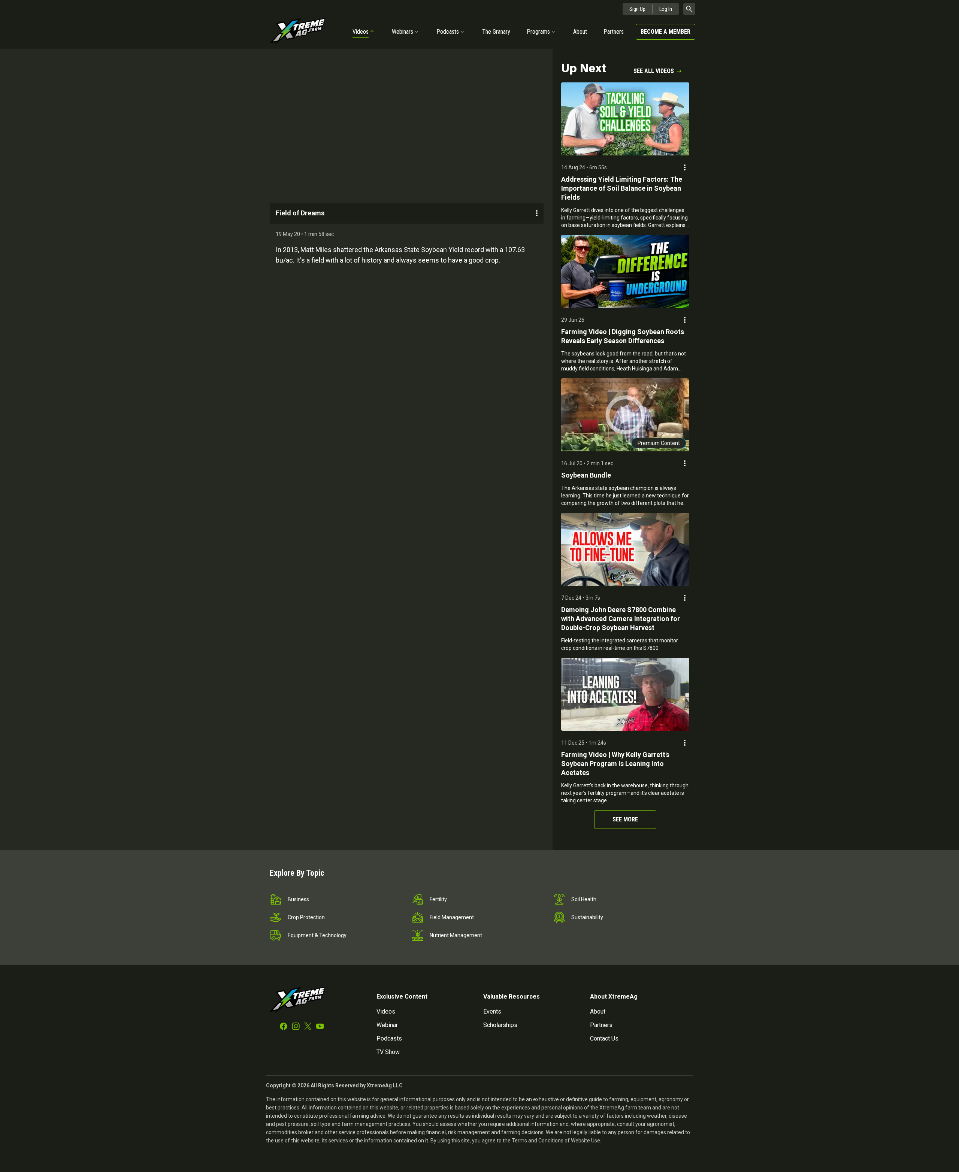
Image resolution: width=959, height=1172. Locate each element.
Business (298, 899)
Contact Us (604, 1038)
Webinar (387, 1025)
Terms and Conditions (537, 1141)
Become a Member (665, 31)
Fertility (438, 899)
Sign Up (637, 9)
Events (492, 1011)
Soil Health (583, 899)
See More (625, 819)
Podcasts (447, 31)
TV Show (388, 1052)
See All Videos (653, 71)
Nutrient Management (456, 935)
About (580, 31)
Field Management (452, 917)
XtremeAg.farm (618, 1108)
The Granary (496, 31)
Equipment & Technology (317, 935)
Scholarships (500, 1025)
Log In (665, 9)
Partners (613, 31)
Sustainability (587, 917)
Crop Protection (306, 917)
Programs (538, 31)
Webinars (402, 31)
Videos (361, 31)
